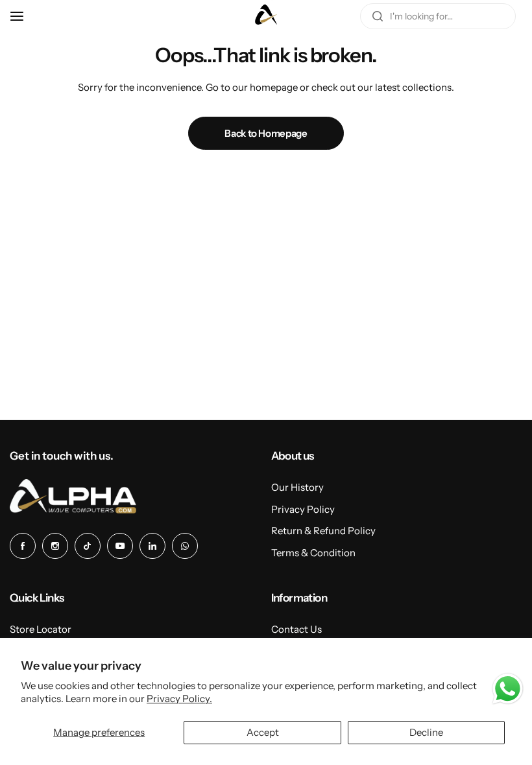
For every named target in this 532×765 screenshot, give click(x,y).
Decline (426, 732)
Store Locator (40, 629)
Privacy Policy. (179, 698)
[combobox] (438, 16)
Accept (263, 732)
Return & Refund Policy (323, 530)
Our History (297, 487)
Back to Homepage (265, 133)
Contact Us (296, 629)
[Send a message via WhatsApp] (508, 689)
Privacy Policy (303, 509)
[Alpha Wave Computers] (266, 16)
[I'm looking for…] (377, 16)
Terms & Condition (313, 553)
